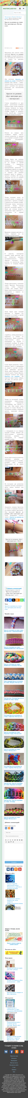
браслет (7, 606)
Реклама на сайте (14, 1065)
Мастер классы (14, 1062)
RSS (14, 1071)
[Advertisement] (14, 37)
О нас (14, 1067)
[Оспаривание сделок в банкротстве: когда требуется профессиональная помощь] (14, 889)
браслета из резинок (12, 376)
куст (6, 607)
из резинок (12, 606)
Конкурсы (14, 1058)
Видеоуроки (14, 1060)
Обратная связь (14, 1056)
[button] (6, 840)
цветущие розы (12, 607)
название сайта (9, 8)
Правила (14, 1069)
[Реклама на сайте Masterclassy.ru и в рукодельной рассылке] (14, 954)
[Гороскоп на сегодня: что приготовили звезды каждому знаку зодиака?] (14, 899)
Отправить (14, 862)
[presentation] (6, 840)
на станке (19, 606)
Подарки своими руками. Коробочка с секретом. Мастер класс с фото (14, 1038)
